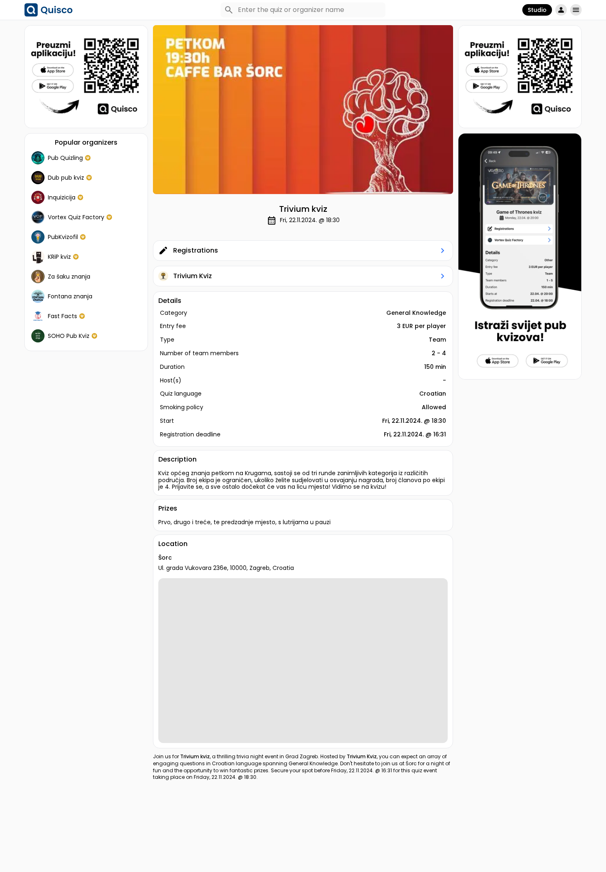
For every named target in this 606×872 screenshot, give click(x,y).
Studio (537, 10)
